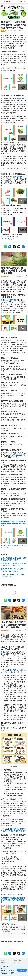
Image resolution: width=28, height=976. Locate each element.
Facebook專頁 (19, 54)
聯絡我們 (3, 960)
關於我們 (3, 962)
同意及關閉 (21, 970)
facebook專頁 (18, 210)
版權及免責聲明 (17, 960)
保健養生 (3, 30)
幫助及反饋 (16, 962)
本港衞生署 (22, 837)
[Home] (7, 1)
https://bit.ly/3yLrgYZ (7, 239)
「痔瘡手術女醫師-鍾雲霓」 (14, 168)
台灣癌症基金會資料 (17, 455)
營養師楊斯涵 (5, 652)
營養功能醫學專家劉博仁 (9, 300)
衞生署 (20, 894)
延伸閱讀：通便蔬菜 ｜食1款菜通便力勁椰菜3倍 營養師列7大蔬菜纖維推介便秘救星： (13, 523)
